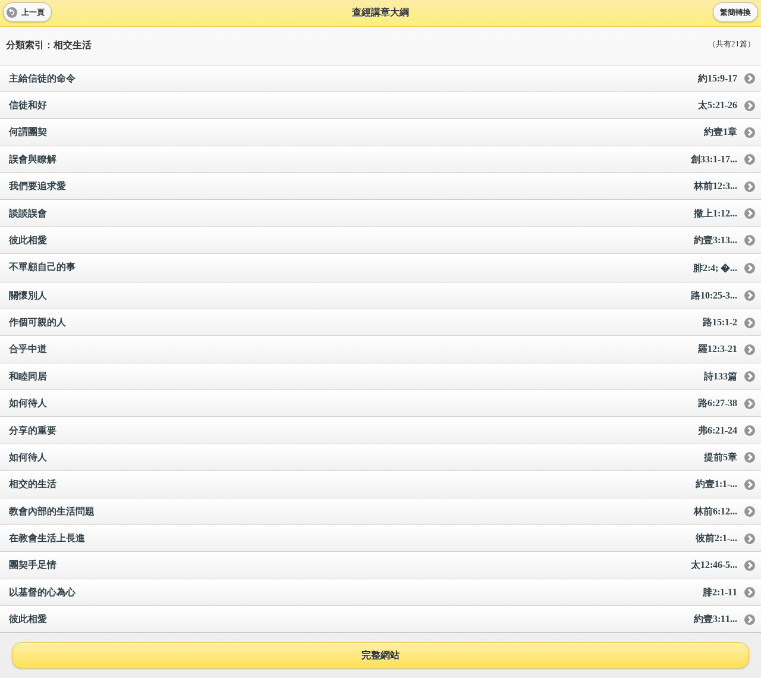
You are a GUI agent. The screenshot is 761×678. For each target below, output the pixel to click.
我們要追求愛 (373, 186)
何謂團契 (373, 132)
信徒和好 (373, 105)
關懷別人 (373, 295)
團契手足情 (373, 565)
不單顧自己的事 (373, 267)
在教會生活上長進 (373, 538)
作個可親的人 (373, 322)
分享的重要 (373, 430)
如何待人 (373, 403)
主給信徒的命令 (373, 78)
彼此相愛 (373, 240)
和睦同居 (373, 376)
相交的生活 (373, 484)
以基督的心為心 (373, 592)
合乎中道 (373, 349)
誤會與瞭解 (373, 159)
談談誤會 (373, 213)
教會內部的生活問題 (373, 511)
